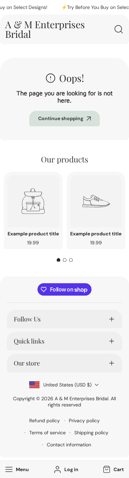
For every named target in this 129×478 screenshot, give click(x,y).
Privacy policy (84, 420)
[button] (112, 469)
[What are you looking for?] (119, 29)
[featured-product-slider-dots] (58, 260)
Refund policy (44, 420)
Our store (27, 363)
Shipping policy (91, 432)
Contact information (69, 445)
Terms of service (47, 432)
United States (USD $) (67, 385)
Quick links (29, 341)
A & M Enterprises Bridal (81, 398)
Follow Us (27, 319)
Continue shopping (60, 118)
